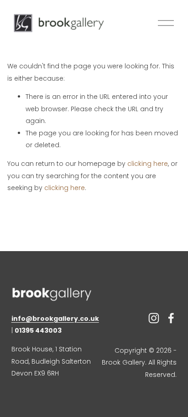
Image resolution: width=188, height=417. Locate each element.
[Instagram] (153, 318)
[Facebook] (171, 318)
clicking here (147, 163)
